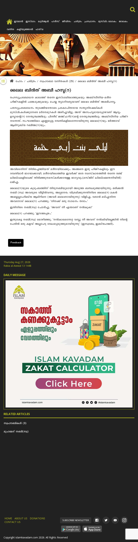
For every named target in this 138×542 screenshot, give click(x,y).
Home (8, 518)
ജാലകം (123, 22)
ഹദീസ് (55, 22)
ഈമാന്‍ (18, 22)
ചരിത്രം (77, 22)
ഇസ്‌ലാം (30, 22)
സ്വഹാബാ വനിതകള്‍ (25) (57, 82)
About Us (21, 518)
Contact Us (12, 522)
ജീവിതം (66, 22)
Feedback (15, 243)
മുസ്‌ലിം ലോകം (107, 22)
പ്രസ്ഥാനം (90, 22)
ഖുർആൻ (43, 22)
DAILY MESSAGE (15, 275)
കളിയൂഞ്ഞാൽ (25, 30)
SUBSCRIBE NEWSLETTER (75, 520)
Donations (37, 518)
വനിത (10, 30)
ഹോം (19, 82)
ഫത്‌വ (39, 30)
